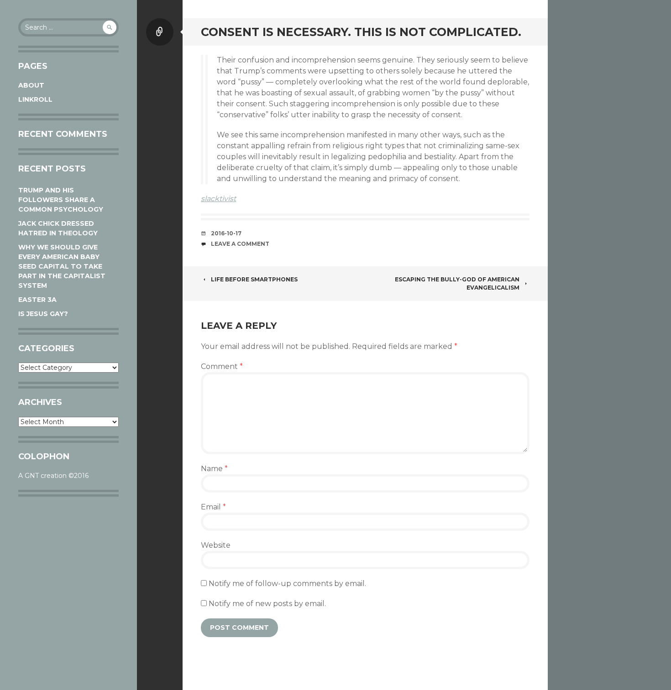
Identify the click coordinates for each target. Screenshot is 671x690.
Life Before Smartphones (254, 279)
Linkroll (35, 99)
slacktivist (218, 198)
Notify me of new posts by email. (267, 603)
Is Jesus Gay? (43, 314)
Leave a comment (240, 243)
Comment (222, 366)
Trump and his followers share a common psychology (60, 199)
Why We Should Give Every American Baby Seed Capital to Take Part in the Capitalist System (61, 266)
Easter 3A (37, 300)
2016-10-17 (226, 233)
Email (213, 507)
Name (214, 468)
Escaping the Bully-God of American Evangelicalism (457, 283)
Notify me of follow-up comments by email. (287, 583)
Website (216, 545)
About (31, 85)
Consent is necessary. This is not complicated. (361, 32)
